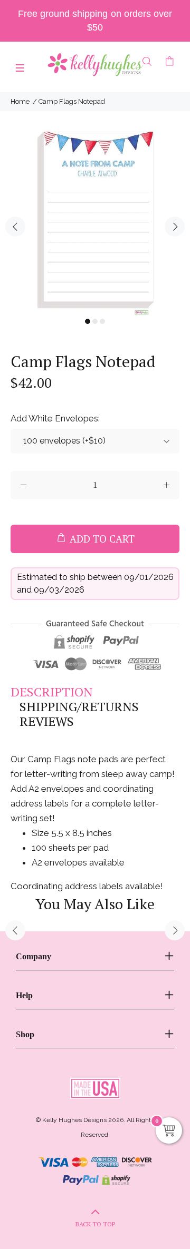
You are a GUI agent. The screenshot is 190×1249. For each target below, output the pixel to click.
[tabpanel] (95, 223)
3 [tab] (102, 321)
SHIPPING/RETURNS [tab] (79, 706)
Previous (15, 227)
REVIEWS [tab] (47, 721)
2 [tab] (95, 321)
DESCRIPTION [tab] (52, 692)
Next (175, 227)
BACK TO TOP (95, 1224)
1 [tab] (87, 321)
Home (20, 101)
